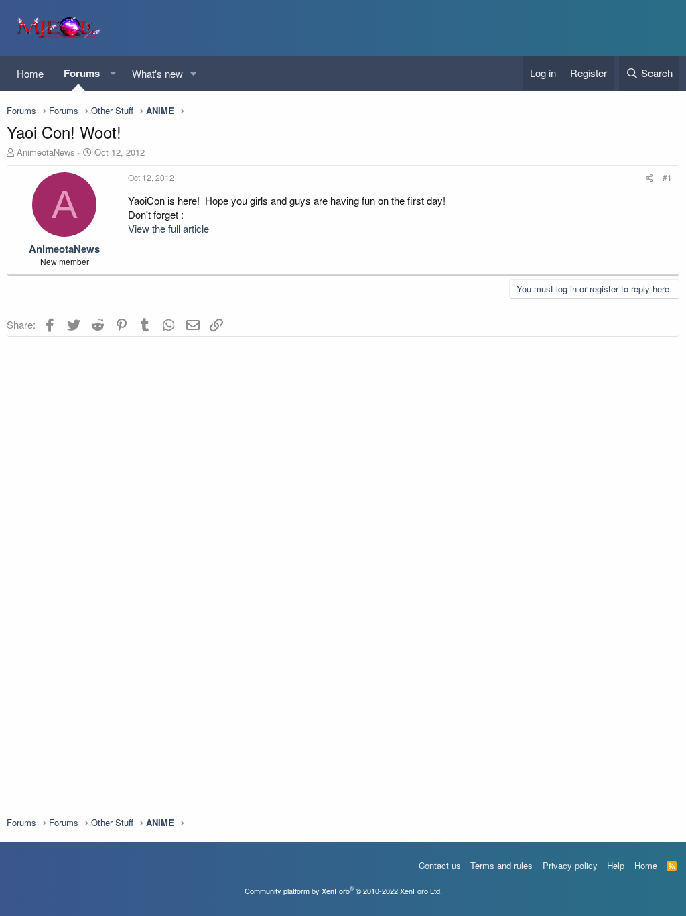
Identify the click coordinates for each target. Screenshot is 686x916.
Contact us (440, 865)
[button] (112, 73)
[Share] (649, 178)
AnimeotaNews (46, 152)
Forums (82, 73)
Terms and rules (501, 865)
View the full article (168, 228)
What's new (157, 73)
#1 (667, 177)
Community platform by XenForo (343, 890)
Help (615, 865)
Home (30, 73)
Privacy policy (570, 865)
